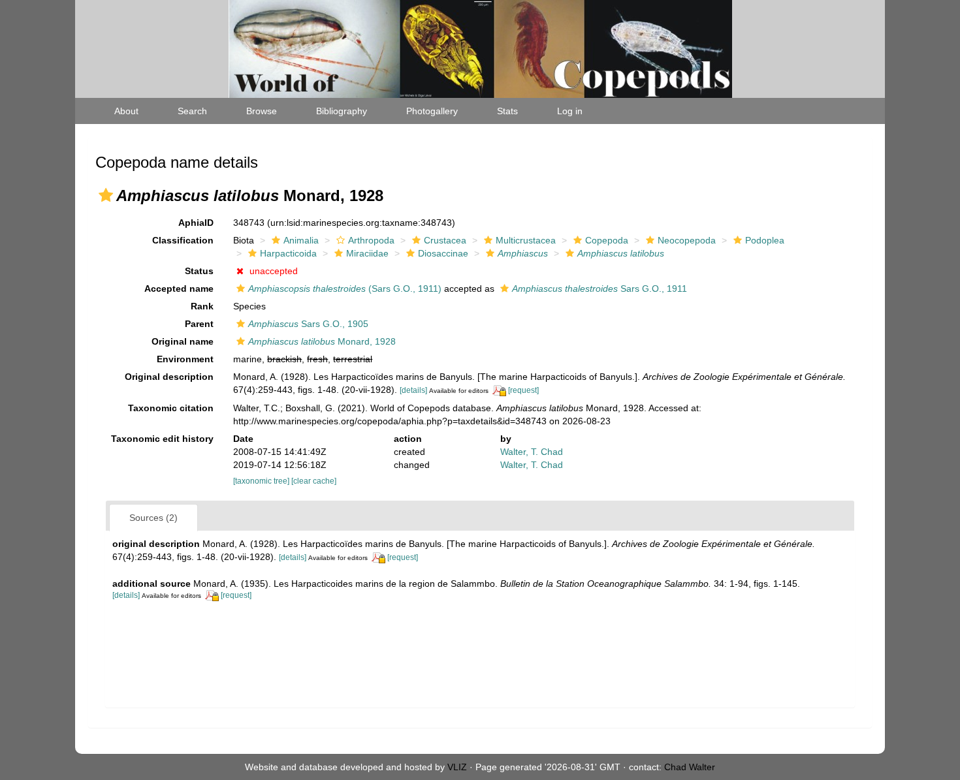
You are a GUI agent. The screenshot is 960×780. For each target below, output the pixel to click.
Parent (199, 324)
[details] (413, 390)
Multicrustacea (526, 240)
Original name (183, 341)
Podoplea (764, 240)
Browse (261, 111)
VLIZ (457, 767)
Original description (169, 376)
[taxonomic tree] (262, 481)
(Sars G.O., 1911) (344, 288)
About (126, 111)
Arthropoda (371, 240)
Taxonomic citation (171, 408)
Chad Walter (689, 767)
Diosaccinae (443, 253)
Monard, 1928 (322, 341)
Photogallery (432, 111)
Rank (202, 306)
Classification (183, 240)
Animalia (301, 240)
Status (199, 271)
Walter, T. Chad (531, 451)
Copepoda (606, 240)
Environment (185, 359)
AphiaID (196, 222)
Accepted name (179, 288)
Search (192, 111)
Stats (507, 111)
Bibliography (341, 111)
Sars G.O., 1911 (599, 288)
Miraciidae (367, 253)
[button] (105, 195)
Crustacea (445, 240)
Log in (570, 111)
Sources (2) (153, 517)
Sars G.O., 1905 (308, 324)
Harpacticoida (288, 253)
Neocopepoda (687, 240)
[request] (523, 390)
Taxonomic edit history (162, 438)
